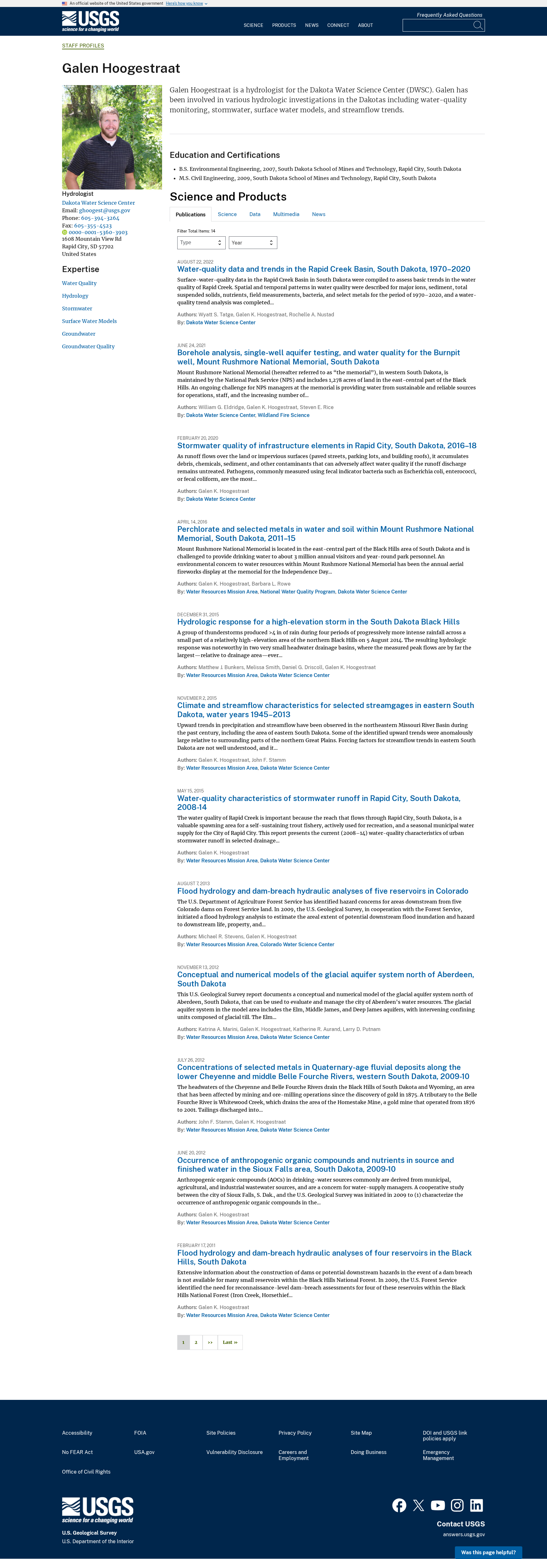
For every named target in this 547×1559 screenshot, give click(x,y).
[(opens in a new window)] (399, 1504)
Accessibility (77, 1433)
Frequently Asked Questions (449, 15)
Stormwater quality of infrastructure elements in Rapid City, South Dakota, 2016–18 (327, 445)
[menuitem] (253, 21)
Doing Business (369, 1452)
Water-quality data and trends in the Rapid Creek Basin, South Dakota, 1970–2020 (323, 268)
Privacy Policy (295, 1433)
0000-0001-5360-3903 (98, 232)
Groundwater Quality (88, 346)
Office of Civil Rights (86, 1472)
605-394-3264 (100, 218)
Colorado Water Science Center (297, 944)
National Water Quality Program (297, 592)
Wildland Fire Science (284, 415)
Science (253, 25)
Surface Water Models (89, 321)
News (311, 25)
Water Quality (79, 283)
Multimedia (286, 214)
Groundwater (78, 334)
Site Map (361, 1433)
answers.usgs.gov (464, 1534)
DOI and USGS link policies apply (445, 1436)
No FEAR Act (77, 1452)
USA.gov (144, 1452)
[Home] (90, 31)
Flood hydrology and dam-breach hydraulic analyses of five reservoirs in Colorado (322, 890)
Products (284, 25)
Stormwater (77, 308)
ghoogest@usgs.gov (104, 210)
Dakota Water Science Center (98, 203)
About (365, 25)
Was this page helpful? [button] (488, 1553)
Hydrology (75, 296)
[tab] (190, 214)
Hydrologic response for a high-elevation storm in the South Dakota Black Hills (318, 621)
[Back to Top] (524, 1536)
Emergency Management (438, 1455)
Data (255, 214)
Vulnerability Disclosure (234, 1452)
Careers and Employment (294, 1455)
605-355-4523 (93, 225)
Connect (338, 25)
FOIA (140, 1433)
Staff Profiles (83, 46)
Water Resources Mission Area (222, 592)
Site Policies (221, 1433)
